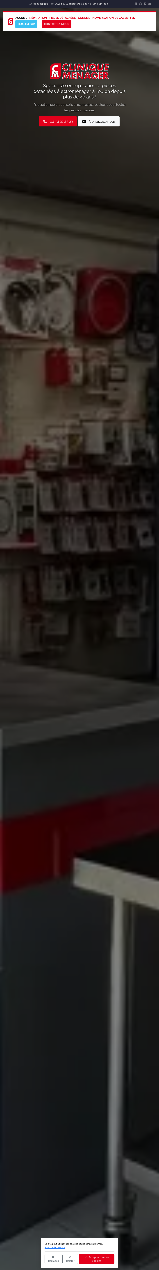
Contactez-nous (102, 121)
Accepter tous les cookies (99, 1259)
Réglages (53, 1261)
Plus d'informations (55, 1247)
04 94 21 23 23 (40, 3)
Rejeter (70, 1261)
